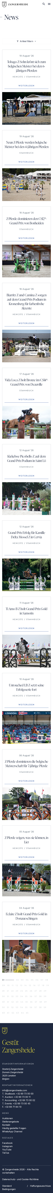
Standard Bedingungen (9, 1188)
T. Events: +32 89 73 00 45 (16, 1103)
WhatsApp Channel (12, 1131)
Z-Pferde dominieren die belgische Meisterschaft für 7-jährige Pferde (26, 763)
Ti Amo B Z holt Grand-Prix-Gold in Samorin (26, 611)
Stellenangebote (10, 1121)
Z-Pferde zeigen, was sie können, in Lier (26, 839)
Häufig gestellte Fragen (14, 1128)
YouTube (6, 1149)
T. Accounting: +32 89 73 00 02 (18, 1100)
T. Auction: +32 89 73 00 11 (16, 1097)
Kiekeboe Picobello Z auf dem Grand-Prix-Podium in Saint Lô (26, 458)
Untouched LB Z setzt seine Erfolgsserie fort (26, 687)
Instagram (7, 1146)
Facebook (7, 1143)
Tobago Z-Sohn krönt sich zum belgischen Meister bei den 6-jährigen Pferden (26, 66)
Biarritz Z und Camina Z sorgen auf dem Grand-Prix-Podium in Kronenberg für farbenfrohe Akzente (26, 301)
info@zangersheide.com (14, 1090)
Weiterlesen (26, 85)
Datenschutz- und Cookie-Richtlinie (20, 1179)
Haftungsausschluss (40, 1186)
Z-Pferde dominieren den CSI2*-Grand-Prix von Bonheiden (26, 220)
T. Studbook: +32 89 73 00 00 (17, 1093)
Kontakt (6, 1125)
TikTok (5, 1152)
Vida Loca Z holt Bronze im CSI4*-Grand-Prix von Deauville (26, 382)
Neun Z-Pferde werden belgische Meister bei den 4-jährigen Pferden (27, 144)
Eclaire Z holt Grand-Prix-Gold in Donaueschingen (26, 916)
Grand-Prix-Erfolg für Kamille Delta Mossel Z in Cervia (26, 534)
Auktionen (7, 1118)
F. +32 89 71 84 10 (11, 1106)
